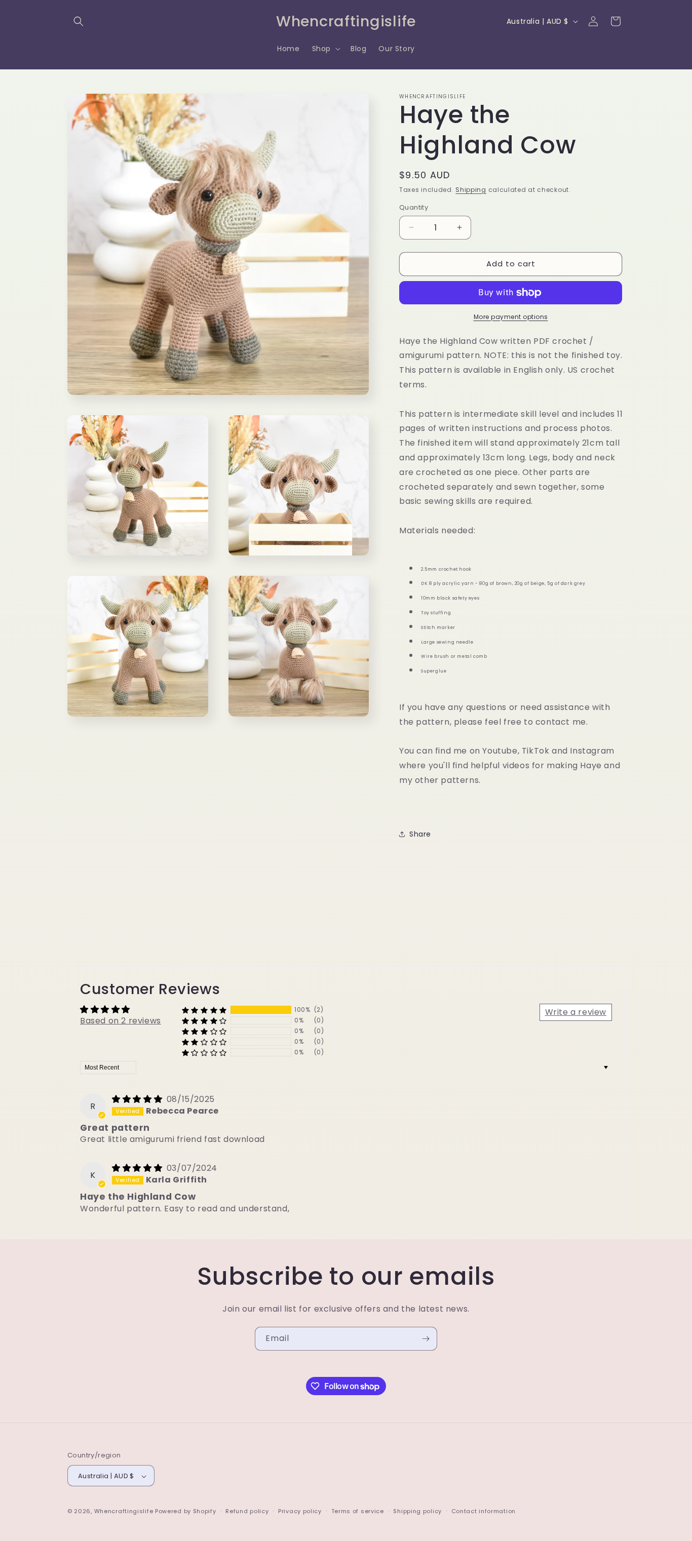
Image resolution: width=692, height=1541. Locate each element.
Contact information (483, 1511)
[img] (138, 1099)
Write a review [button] (575, 1012)
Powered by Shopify (185, 1512)
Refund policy (246, 1511)
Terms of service (357, 1511)
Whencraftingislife (123, 1512)
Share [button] (420, 834)
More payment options (511, 316)
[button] (78, 21)
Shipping (470, 189)
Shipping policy (417, 1511)
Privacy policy (300, 1511)
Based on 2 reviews (120, 1020)
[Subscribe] (425, 1339)
